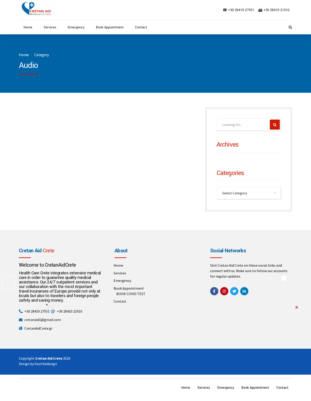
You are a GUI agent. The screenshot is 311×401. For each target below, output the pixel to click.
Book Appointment (110, 27)
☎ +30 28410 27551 (239, 10)
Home (27, 27)
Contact (141, 27)
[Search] (290, 27)
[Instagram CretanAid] (224, 291)
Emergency (76, 27)
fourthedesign (46, 363)
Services (50, 27)
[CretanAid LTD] (214, 291)
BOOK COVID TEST (130, 293)
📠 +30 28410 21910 (274, 10)
